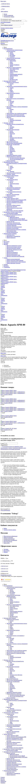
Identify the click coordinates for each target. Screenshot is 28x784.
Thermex (12, 54)
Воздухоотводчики (11, 231)
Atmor (11, 62)
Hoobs (11, 90)
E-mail (2, 23)
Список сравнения (8, 15)
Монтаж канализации (12, 253)
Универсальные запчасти (16, 74)
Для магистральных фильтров (17, 158)
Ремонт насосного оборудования (15, 260)
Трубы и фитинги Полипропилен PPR (16, 199)
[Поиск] (15, 39)
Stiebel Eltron (13, 60)
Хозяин (11, 95)
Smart (11, 190)
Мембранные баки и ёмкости (11, 162)
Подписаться (4, 445)
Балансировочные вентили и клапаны (16, 229)
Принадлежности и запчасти (14, 156)
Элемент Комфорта (14, 64)
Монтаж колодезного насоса (14, 247)
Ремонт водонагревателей (13, 259)
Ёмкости (9, 170)
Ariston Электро (14, 71)
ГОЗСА (11, 73)
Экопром (12, 171)
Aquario (11, 83)
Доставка (6, 243)
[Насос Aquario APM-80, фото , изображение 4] (11, 280)
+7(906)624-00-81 (5, 6)
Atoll (11, 125)
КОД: (2, 328)
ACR (11, 89)
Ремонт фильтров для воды (13, 263)
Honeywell (12, 133)
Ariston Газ (12, 70)
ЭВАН (11, 66)
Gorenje (11, 78)
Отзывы (6, 264)
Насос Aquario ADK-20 (6, 417)
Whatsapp (7, 510)
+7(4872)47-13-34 (4, 568)
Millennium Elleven (14, 217)
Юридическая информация (10, 536)
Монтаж (6, 244)
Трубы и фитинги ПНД (13, 198)
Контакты (6, 265)
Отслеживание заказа (6, 20)
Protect (11, 97)
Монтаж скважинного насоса (14, 245)
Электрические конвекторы (14, 187)
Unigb (11, 166)
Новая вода (12, 140)
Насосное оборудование (10, 81)
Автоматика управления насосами (15, 114)
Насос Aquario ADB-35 (6, 394)
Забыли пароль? (8, 25)
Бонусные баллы (8, 541)
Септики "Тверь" (11, 174)
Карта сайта (7, 543)
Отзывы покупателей (9, 538)
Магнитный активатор (12, 141)
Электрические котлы (12, 179)
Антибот (3, 29)
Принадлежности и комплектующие (16, 116)
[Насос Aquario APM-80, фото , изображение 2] (11, 275)
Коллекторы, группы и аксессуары (12, 212)
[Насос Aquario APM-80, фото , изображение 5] (11, 283)
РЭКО (11, 186)
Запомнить (5, 32)
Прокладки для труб (12, 206)
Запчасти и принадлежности (14, 67)
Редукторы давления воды (13, 222)
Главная (3, 269)
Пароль (2, 25)
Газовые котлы (10, 177)
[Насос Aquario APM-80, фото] (9, 272)
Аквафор (12, 127)
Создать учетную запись (7, 28)
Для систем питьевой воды (16, 159)
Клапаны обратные (11, 225)
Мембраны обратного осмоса (14, 155)
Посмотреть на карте (6, 575)
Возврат (6, 552)
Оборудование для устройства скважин (17, 113)
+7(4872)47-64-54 (5, 3)
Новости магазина (8, 537)
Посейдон (12, 149)
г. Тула (2, 9)
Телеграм (3, 510)
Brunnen (12, 132)
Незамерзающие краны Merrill (17, 218)
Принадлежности (11, 195)
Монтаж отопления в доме (13, 255)
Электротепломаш (14, 183)
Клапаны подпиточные (12, 228)
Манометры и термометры (13, 236)
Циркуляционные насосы (13, 93)
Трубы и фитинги (8, 197)
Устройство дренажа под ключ (14, 249)
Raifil (11, 136)
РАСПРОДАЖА (14, 79)
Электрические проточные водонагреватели (13, 58)
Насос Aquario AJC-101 (6, 429)
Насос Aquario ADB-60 (6, 411)
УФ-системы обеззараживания (14, 143)
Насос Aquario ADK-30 (6, 424)
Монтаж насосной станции (13, 248)
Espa (11, 85)
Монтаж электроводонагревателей (15, 256)
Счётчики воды (10, 235)
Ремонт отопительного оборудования (16, 261)
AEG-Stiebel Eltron (14, 68)
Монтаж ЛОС (10, 251)
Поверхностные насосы (13, 82)
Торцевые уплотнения (15, 120)
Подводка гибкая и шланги (13, 205)
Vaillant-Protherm (14, 75)
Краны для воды (11, 216)
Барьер (11, 128)
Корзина (3, 43)
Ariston (11, 52)
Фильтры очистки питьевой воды (15, 124)
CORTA (12, 91)
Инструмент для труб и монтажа (15, 210)
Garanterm (12, 56)
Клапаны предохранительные (14, 226)
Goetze (11, 131)
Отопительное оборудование (11, 175)
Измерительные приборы (10, 233)
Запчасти (9, 117)
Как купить (6, 241)
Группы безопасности (12, 232)
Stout (11, 168)
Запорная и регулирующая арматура (13, 214)
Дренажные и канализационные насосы (17, 86)
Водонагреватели (8, 48)
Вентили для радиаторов (13, 194)
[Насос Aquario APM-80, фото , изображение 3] (11, 277)
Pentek (11, 147)
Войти (2, 22)
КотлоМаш (12, 55)
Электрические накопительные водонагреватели (14, 50)
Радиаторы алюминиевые (13, 189)
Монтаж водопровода (12, 252)
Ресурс (11, 182)
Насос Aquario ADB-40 (6, 403)
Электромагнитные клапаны (14, 224)
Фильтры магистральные (13, 129)
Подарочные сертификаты (10, 540)
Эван (11, 185)
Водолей (12, 101)
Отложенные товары (9, 16)
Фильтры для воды (8, 122)
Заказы (5, 14)
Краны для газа (10, 221)
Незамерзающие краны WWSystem (18, 220)
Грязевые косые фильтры (16, 137)
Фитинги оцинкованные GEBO (15, 201)
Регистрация (7, 22)
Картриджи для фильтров (13, 144)
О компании (7, 267)
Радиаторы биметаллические (14, 191)
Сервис (5, 257)
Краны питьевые (11, 160)
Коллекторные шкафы (12, 213)
